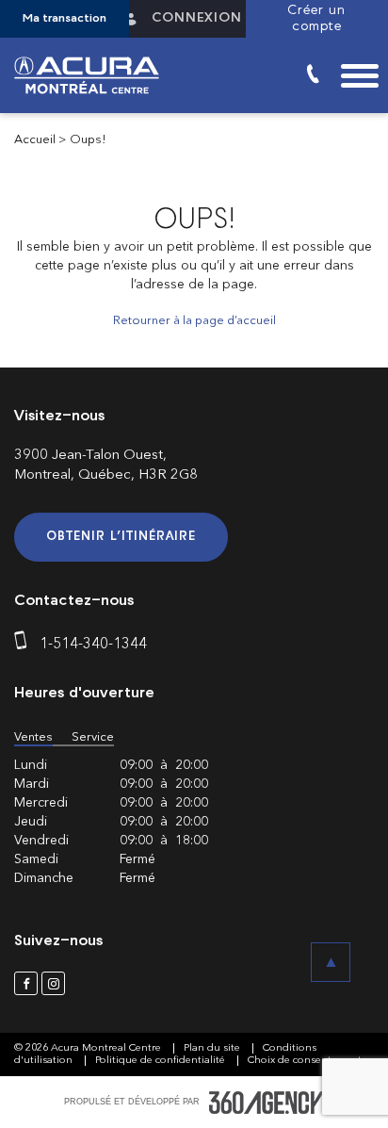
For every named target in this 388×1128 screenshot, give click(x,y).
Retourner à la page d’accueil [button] (194, 321)
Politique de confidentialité (161, 1060)
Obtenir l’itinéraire (121, 537)
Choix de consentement (305, 1060)
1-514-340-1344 (93, 644)
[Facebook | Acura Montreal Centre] (26, 983)
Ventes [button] (33, 737)
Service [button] (93, 737)
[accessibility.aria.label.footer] (266, 1102)
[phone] (24, 644)
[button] (64, 19)
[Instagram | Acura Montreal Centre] (53, 983)
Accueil (35, 140)
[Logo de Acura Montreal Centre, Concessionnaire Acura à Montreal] (94, 75)
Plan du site (213, 1048)
